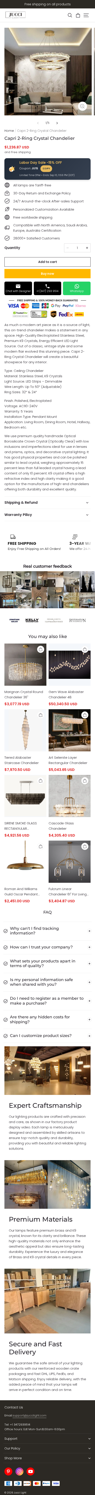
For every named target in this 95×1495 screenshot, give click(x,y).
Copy (46, 168)
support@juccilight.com (29, 1415)
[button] (69, 15)
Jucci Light (20, 1492)
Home (9, 130)
